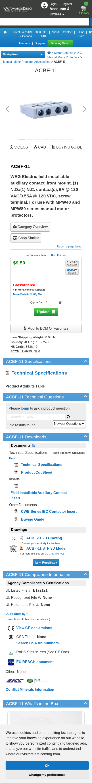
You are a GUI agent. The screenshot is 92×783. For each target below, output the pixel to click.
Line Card (81, 34)
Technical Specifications (38, 372)
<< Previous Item (36, 255)
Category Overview (32, 227)
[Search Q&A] (68, 416)
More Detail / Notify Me (27, 294)
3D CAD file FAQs (55, 553)
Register (66, 4)
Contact (67, 32)
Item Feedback (46, 562)
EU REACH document (35, 662)
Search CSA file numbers (37, 643)
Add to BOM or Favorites (47, 328)
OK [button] (47, 765)
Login (53, 4)
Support (40, 43)
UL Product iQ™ (17, 614)
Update (43, 312)
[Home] (5, 34)
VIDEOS (20, 147)
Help (12, 458)
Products (24, 43)
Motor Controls (63, 52)
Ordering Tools (60, 43)
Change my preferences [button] (47, 775)
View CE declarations (34, 628)
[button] (7, 108)
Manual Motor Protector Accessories (26, 61)
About (55, 32)
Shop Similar (28, 238)
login (25, 408)
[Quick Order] (90, 34)
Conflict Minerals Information (30, 689)
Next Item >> (58, 255)
